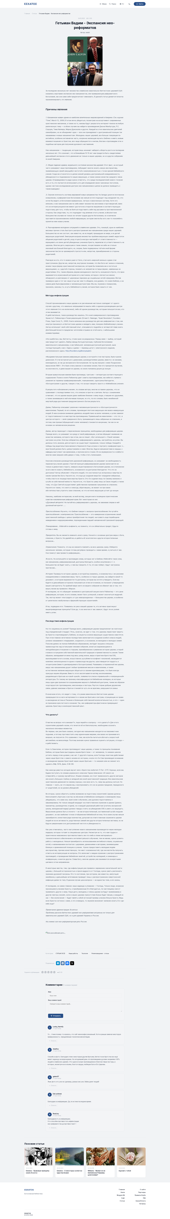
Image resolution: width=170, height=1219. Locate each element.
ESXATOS (29, 1190)
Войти (141, 4)
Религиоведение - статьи (100, 953)
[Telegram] (58, 963)
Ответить (53, 1041)
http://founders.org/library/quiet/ (78, 351)
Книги (123, 1192)
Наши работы (73, 953)
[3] (48, 972)
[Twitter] (72, 963)
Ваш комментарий (54, 1000)
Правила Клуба (140, 1195)
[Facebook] (67, 963)
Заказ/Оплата (141, 1201)
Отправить (57, 1016)
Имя (49, 992)
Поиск (114, 4)
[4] (51, 972)
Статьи (34, 13)
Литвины (142, 1204)
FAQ (144, 1198)
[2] (45, 972)
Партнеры (142, 1192)
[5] (54, 972)
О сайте (143, 1189)
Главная (27, 13)
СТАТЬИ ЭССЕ (60, 953)
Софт (123, 1198)
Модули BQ (121, 1195)
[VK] (63, 963)
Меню (104, 4)
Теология (85, 953)
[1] (42, 972)
